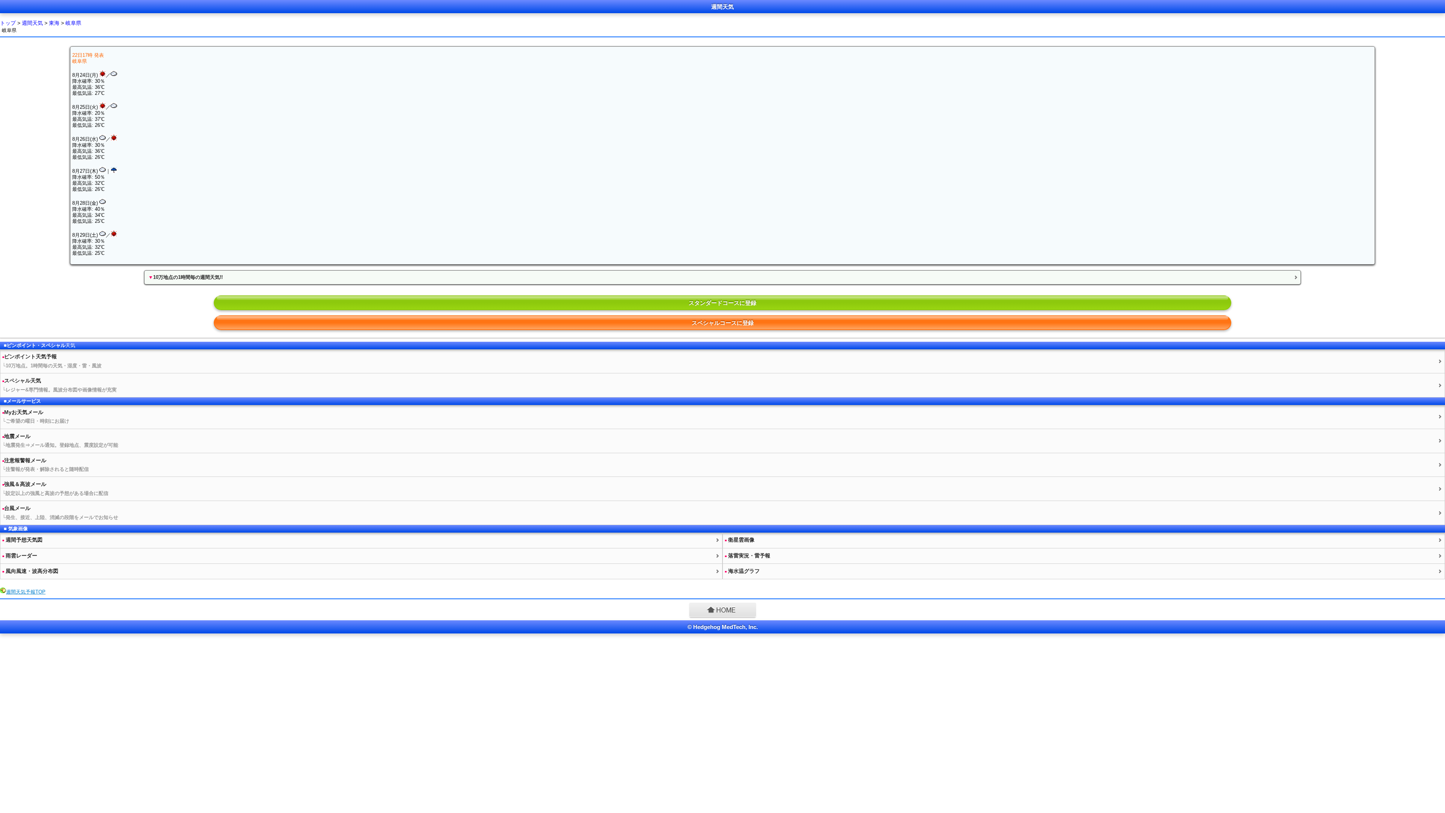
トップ (8, 23)
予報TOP (26, 592)
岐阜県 (73, 23)
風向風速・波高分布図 (30, 571)
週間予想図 (22, 540)
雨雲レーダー (19, 556)
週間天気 (32, 23)
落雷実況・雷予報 (747, 556)
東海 (54, 23)
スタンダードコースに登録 (722, 303)
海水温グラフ (742, 571)
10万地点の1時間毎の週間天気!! (185, 277)
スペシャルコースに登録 (723, 323)
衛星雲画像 (739, 540)
